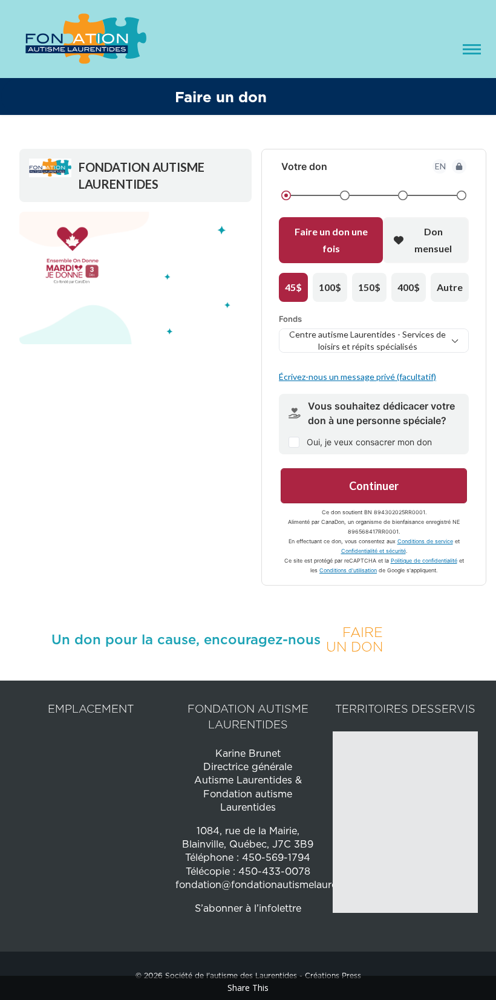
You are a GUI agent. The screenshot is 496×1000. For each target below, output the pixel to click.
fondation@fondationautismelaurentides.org (280, 884)
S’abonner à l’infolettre (248, 908)
